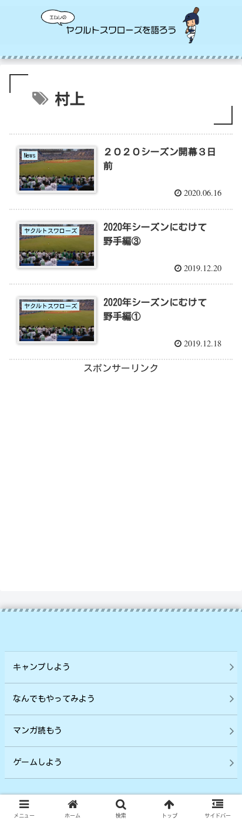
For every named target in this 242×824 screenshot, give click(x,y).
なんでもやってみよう (54, 699)
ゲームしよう (37, 762)
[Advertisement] (121, 459)
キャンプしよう (41, 667)
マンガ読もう (37, 730)
